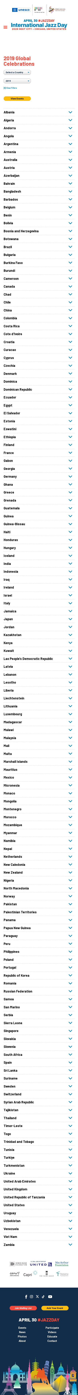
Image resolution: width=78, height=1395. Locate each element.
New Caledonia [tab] (14, 865)
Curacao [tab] (10, 350)
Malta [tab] (8, 754)
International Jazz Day (39, 25)
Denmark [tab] (10, 374)
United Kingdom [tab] (15, 1189)
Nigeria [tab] (9, 880)
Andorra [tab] (10, 128)
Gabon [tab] (8, 461)
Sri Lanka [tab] (10, 1070)
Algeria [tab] (9, 120)
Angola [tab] (9, 136)
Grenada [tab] (10, 500)
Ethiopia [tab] (10, 437)
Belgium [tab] (9, 207)
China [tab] (8, 310)
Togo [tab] (7, 1134)
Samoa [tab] (9, 999)
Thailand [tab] (10, 1118)
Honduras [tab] (11, 540)
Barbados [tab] (11, 199)
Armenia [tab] (10, 152)
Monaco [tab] (9, 793)
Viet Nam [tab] (10, 1237)
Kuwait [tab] (9, 651)
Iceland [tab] (9, 556)
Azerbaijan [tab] (11, 175)
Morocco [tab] (10, 817)
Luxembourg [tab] (13, 714)
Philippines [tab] (11, 952)
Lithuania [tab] (10, 706)
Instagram (31, 1296)
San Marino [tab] (12, 1007)
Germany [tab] (10, 476)
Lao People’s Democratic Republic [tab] (28, 659)
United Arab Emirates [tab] (20, 1181)
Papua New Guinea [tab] (17, 928)
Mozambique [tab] (13, 825)
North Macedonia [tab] (16, 888)
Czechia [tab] (9, 366)
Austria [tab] (9, 168)
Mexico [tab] (9, 777)
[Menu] (5, 27)
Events (22, 1327)
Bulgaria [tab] (10, 255)
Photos (22, 1336)
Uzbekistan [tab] (12, 1221)
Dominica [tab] (10, 381)
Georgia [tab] (9, 469)
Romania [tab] (10, 983)
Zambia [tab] (9, 1245)
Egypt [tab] (8, 405)
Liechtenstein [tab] (14, 698)
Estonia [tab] (9, 421)
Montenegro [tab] (12, 809)
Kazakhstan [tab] (12, 635)
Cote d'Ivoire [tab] (13, 334)
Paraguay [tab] (11, 936)
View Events (17, 98)
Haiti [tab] (7, 532)
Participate (52, 1327)
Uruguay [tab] (10, 1213)
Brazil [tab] (8, 247)
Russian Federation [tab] (18, 991)
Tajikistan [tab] (11, 1110)
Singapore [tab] (11, 1031)
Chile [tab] (7, 302)
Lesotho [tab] (10, 682)
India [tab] (7, 564)
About (22, 1340)
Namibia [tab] (9, 841)
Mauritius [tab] (10, 769)
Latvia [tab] (8, 666)
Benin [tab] (8, 215)
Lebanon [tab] (10, 674)
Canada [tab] (9, 286)
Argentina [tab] (11, 144)
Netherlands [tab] (13, 857)
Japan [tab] (8, 619)
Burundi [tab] (9, 271)
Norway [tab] (9, 896)
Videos (52, 1332)
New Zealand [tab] (13, 872)
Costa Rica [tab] (12, 326)
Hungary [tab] (10, 548)
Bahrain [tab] (9, 183)
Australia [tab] (10, 160)
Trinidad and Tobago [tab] (19, 1142)
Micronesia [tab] (12, 785)
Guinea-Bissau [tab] (14, 524)
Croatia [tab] (9, 342)
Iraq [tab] (7, 579)
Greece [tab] (9, 492)
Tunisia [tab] (9, 1150)
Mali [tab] (6, 746)
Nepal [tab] (8, 849)
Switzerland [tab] (12, 1094)
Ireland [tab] (9, 587)
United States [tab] (14, 1205)
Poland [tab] (9, 960)
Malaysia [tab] (10, 738)
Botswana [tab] (11, 239)
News (22, 1332)
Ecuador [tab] (10, 397)
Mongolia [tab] (10, 801)
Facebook (26, 1297)
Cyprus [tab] (9, 358)
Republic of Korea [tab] (16, 975)
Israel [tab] (8, 595)
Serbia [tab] (8, 1015)
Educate (52, 1336)
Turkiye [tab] (9, 1157)
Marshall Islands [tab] (16, 761)
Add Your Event (55, 1308)
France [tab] (9, 453)
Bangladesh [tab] (12, 191)
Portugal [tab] (10, 967)
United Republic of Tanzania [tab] (24, 1197)
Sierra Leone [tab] (13, 1023)
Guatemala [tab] (12, 508)
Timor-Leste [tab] (13, 1126)
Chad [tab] (7, 294)
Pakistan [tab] (10, 904)
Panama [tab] (10, 920)
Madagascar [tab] (13, 722)
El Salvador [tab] (12, 413)
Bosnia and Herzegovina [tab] (21, 231)
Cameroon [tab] (11, 279)
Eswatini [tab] (10, 429)
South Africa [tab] (13, 1055)
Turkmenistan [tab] (14, 1165)
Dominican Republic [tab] (18, 389)
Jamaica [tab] (10, 611)
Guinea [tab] (9, 516)
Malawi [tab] (9, 730)
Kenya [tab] (8, 643)
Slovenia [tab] (10, 1047)
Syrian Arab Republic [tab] (19, 1102)
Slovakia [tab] (10, 1039)
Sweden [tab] (9, 1086)
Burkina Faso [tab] (13, 263)
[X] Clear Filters (10, 88)
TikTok (43, 1297)
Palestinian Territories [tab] (20, 912)
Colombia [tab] (10, 318)
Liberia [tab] (9, 690)
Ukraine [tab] (9, 1173)
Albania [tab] (9, 112)
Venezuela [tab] (11, 1229)
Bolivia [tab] (8, 223)
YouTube (50, 1297)
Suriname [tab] (11, 1078)
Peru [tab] (7, 944)
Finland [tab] (9, 445)
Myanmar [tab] (10, 833)
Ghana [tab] (8, 484)
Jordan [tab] (9, 627)
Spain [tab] (8, 1062)
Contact (52, 1340)
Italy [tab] (7, 603)
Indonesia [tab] (11, 571)
